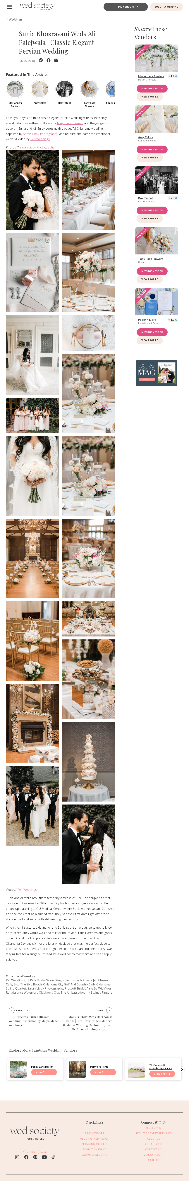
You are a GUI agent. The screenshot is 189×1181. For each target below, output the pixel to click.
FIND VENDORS (126, 6)
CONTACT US (153, 1149)
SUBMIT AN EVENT (94, 1149)
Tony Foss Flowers (70, 123)
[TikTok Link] (53, 1157)
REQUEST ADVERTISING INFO (153, 1133)
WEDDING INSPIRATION (94, 1138)
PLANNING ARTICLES (94, 1144)
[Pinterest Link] (35, 1157)
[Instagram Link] (17, 1157)
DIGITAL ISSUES (153, 1144)
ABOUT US (153, 1138)
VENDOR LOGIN (153, 1154)
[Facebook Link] (26, 1157)
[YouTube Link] (44, 1157)
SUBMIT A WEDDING (166, 6)
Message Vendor (152, 88)
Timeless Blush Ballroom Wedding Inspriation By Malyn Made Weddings (33, 1021)
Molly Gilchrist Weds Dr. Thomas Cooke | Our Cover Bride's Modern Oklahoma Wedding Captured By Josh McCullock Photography (87, 1023)
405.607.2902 (153, 1128)
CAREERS (153, 1160)
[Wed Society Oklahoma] (37, 7)
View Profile (149, 96)
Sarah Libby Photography (40, 134)
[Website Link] (35, 1142)
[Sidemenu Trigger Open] (9, 7)
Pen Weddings (40, 139)
